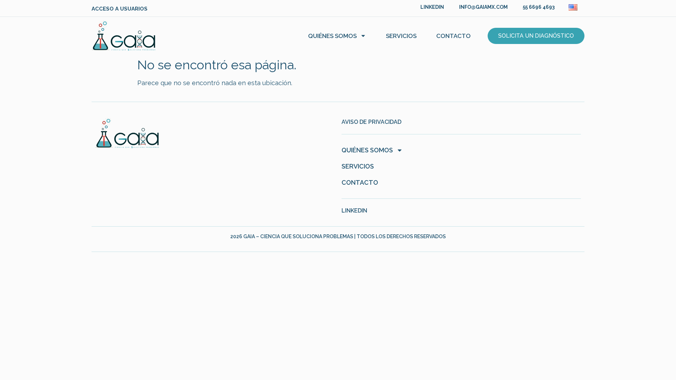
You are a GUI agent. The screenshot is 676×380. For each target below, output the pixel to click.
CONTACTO (453, 35)
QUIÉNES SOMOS (332, 35)
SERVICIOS (401, 35)
